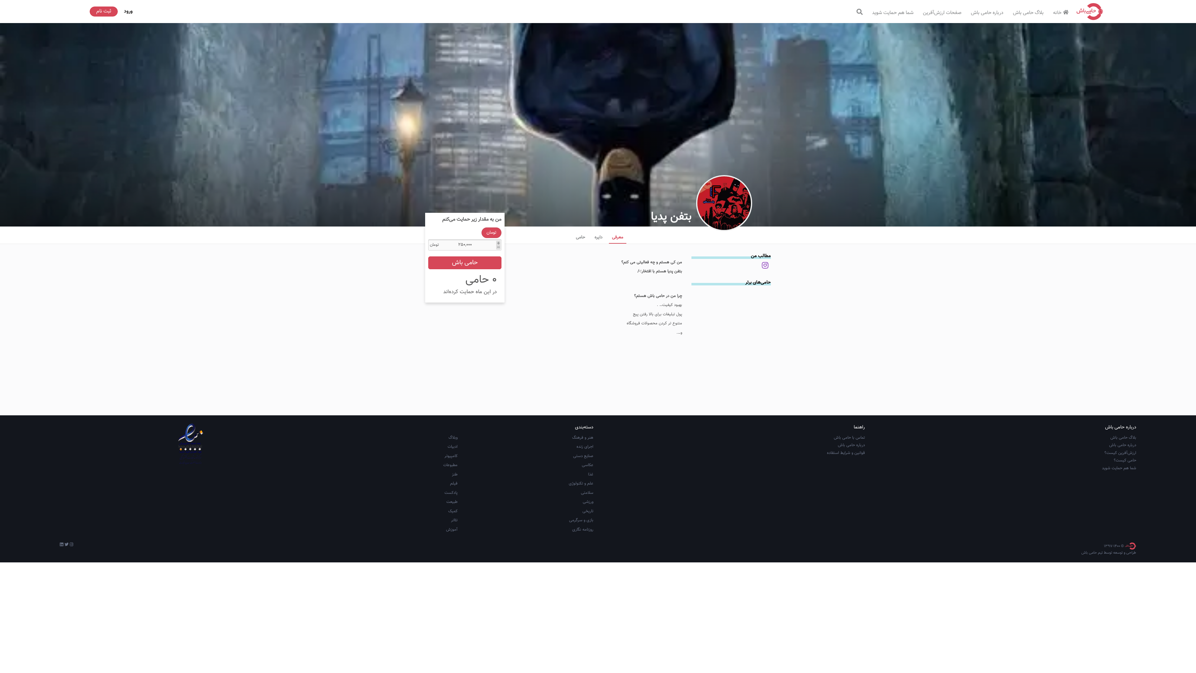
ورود (128, 11)
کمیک (453, 511)
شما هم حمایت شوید (893, 13)
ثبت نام (103, 11)
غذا (590, 474)
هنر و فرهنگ (582, 438)
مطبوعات (450, 465)
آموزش (452, 530)
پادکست (451, 493)
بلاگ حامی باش (1028, 13)
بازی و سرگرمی (581, 520)
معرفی (617, 237)
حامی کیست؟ (1125, 460)
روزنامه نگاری (582, 530)
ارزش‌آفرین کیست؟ (1120, 453)
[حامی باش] (1089, 11)
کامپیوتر (451, 456)
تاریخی (587, 511)
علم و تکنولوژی (581, 483)
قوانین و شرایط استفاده (846, 453)
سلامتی (587, 493)
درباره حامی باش (987, 13)
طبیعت (452, 502)
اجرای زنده (585, 447)
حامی (580, 237)
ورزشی (588, 502)
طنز (455, 474)
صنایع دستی (583, 456)
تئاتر (454, 520)
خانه (1057, 13)
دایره (599, 237)
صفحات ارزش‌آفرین (942, 13)
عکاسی (587, 465)
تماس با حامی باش (849, 438)
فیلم (454, 483)
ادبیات (453, 447)
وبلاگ (453, 438)
